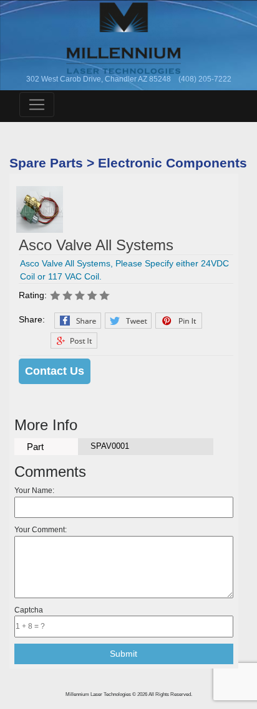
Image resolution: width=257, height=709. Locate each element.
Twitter (128, 320)
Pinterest (178, 320)
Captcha (28, 610)
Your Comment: (40, 529)
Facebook (77, 320)
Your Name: (34, 490)
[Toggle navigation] (36, 104)
